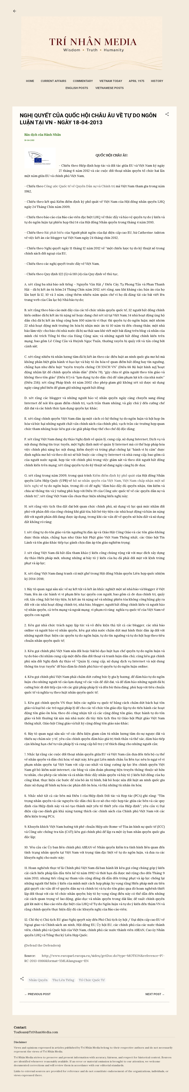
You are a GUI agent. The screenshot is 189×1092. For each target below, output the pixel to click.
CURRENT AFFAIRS (53, 81)
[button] (167, 114)
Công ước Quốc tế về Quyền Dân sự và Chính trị (79, 186)
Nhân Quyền (38, 980)
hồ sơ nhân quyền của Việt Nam (97, 481)
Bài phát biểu (54, 233)
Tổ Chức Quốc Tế (92, 980)
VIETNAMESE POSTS (109, 87)
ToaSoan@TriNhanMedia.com (36, 1032)
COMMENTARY (83, 81)
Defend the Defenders (42, 945)
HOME (30, 81)
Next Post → (155, 994)
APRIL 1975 (136, 81)
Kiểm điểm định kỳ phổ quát (114, 475)
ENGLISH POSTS (77, 87)
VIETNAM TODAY (110, 81)
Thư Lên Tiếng (63, 980)
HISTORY (157, 81)
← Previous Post (37, 994)
